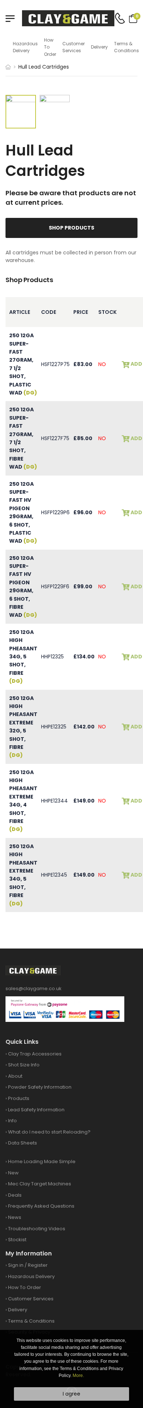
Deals (15, 1195)
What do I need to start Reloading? (49, 1131)
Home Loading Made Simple (42, 1161)
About (15, 1076)
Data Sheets (22, 1142)
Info (12, 1120)
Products (18, 1098)
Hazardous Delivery (25, 47)
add (135, 364)
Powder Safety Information (40, 1087)
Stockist (17, 1239)
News (14, 1217)
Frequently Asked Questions (41, 1206)
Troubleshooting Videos (36, 1228)
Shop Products (71, 227)
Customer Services (73, 47)
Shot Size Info (24, 1064)
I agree (71, 1393)
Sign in (15, 1265)
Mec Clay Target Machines (39, 1183)
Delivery (99, 47)
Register (38, 1265)
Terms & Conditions (126, 47)
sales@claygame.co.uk (34, 988)
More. (78, 1375)
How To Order (50, 47)
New (13, 1172)
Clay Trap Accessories (35, 1053)
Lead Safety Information (36, 1109)
